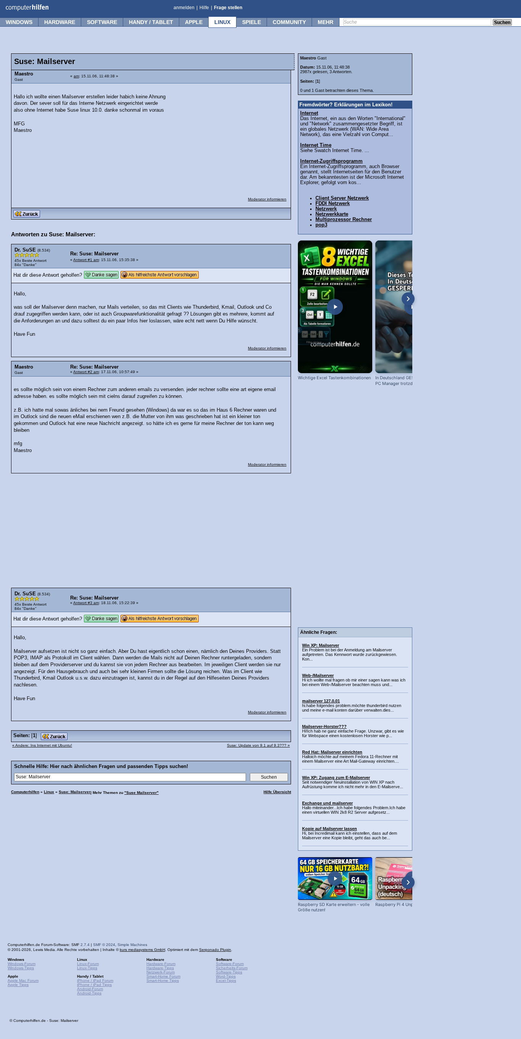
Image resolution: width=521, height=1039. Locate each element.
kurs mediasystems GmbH (142, 950)
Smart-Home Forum (163, 976)
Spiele (251, 22)
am (76, 76)
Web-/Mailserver (318, 675)
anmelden (184, 7)
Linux (222, 22)
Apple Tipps (18, 985)
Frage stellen (228, 7)
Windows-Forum (21, 964)
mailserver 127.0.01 (321, 701)
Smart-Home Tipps (162, 980)
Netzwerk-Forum (160, 972)
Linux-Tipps (87, 968)
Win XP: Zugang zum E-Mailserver (336, 777)
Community (289, 22)
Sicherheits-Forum (232, 968)
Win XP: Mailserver (320, 645)
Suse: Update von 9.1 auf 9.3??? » (258, 745)
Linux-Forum (88, 964)
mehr (325, 22)
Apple (194, 22)
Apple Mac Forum (23, 980)
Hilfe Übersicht (277, 792)
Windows (19, 22)
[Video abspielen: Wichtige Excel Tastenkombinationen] (335, 307)
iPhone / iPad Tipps (94, 985)
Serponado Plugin (215, 950)
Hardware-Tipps (160, 968)
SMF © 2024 (104, 945)
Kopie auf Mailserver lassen (329, 828)
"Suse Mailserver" (141, 792)
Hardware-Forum (160, 964)
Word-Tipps (226, 976)
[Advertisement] (229, 135)
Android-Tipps (89, 993)
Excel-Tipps (226, 980)
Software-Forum (230, 964)
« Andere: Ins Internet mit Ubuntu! (42, 745)
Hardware (59, 22)
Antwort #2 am (86, 372)
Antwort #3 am (86, 603)
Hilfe (204, 7)
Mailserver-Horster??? (324, 726)
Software (102, 22)
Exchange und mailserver (327, 803)
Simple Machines (132, 945)
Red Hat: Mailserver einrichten (332, 752)
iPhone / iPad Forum (95, 980)
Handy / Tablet (151, 22)
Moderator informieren (267, 199)
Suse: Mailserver (74, 792)
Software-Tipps (229, 972)
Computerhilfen (25, 792)
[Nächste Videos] (408, 298)
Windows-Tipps (21, 968)
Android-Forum (90, 989)
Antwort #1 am (86, 260)
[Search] (502, 23)
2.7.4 (85, 945)
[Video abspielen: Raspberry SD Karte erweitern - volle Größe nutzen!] (335, 878)
